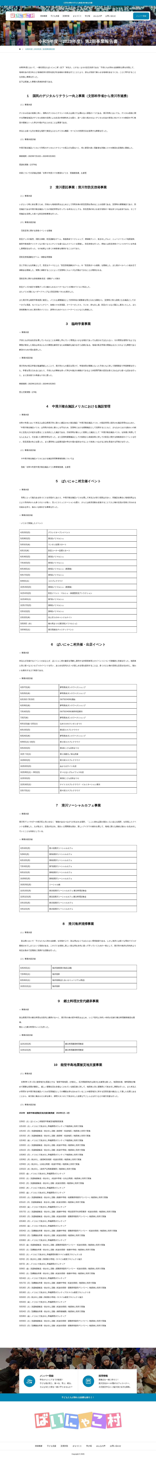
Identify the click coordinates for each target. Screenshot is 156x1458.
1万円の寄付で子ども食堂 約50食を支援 (78, 3)
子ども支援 (55, 16)
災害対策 (66, 16)
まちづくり (77, 16)
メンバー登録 (141, 16)
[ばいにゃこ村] (22, 16)
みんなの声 (97, 16)
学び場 (87, 16)
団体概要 (43, 16)
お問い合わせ (110, 16)
